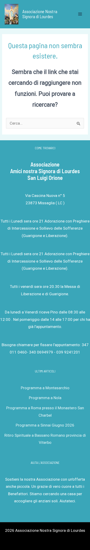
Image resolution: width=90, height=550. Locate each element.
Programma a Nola (45, 397)
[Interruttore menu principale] (80, 14)
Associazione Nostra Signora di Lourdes (39, 14)
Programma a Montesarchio (45, 388)
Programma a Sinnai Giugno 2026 (45, 425)
